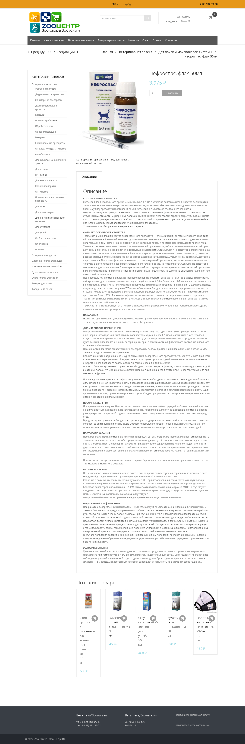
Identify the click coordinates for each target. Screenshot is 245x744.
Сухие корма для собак (45, 277)
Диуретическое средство (49, 94)
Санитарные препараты (48, 99)
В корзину (172, 93)
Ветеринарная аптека (81, 40)
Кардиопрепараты (45, 186)
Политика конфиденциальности (192, 714)
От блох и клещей (45, 238)
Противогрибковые (46, 120)
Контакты (171, 40)
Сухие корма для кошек (45, 272)
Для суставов (42, 226)
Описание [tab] (89, 177)
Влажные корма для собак (47, 266)
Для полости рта (44, 212)
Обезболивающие (45, 131)
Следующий (67, 52)
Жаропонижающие (45, 88)
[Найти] (147, 18)
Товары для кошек (42, 283)
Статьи (157, 40)
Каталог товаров (54, 40)
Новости (133, 40)
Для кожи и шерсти (46, 180)
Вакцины (40, 137)
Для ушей (40, 232)
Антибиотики (42, 154)
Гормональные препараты (50, 143)
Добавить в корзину (95, 618)
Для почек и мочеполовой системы (185, 52)
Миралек (40, 114)
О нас (145, 40)
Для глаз (40, 206)
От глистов (41, 191)
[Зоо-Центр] (54, 22)
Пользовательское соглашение (192, 725)
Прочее (39, 249)
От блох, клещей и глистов (50, 148)
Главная (35, 40)
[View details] (88, 601)
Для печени (41, 169)
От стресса (41, 243)
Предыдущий (39, 52)
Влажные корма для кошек (47, 260)
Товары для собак (42, 289)
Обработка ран (44, 126)
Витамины (41, 174)
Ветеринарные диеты (111, 40)
